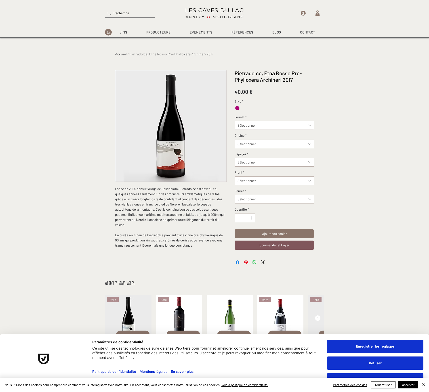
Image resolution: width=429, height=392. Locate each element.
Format (241, 117)
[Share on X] (263, 262)
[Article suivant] (317, 318)
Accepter (408, 385)
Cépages (241, 154)
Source (240, 191)
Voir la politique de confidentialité (244, 385)
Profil (239, 172)
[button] (317, 13)
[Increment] (252, 218)
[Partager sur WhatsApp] (254, 262)
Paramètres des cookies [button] (350, 385)
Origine (241, 135)
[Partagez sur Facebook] (237, 262)
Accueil (121, 54)
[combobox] (274, 125)
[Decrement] (238, 218)
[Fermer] (423, 384)
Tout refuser (383, 385)
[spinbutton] (245, 218)
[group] (214, 330)
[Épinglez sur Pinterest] (246, 262)
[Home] (108, 32)
